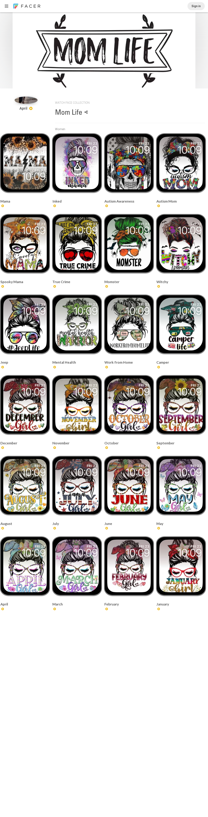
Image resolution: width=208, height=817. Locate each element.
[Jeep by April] (25, 324)
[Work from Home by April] (129, 324)
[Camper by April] (181, 324)
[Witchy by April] (181, 243)
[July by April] (77, 485)
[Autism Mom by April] (181, 163)
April (24, 108)
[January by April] (181, 566)
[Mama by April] (25, 163)
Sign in (196, 6)
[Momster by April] (129, 243)
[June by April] (129, 485)
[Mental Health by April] (77, 324)
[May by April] (181, 485)
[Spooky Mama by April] (25, 243)
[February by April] (129, 566)
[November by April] (77, 405)
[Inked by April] (77, 163)
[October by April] (129, 405)
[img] (26, 100)
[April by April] (25, 566)
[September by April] (181, 405)
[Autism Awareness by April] (129, 163)
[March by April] (77, 566)
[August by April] (25, 485)
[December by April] (25, 405)
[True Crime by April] (77, 243)
